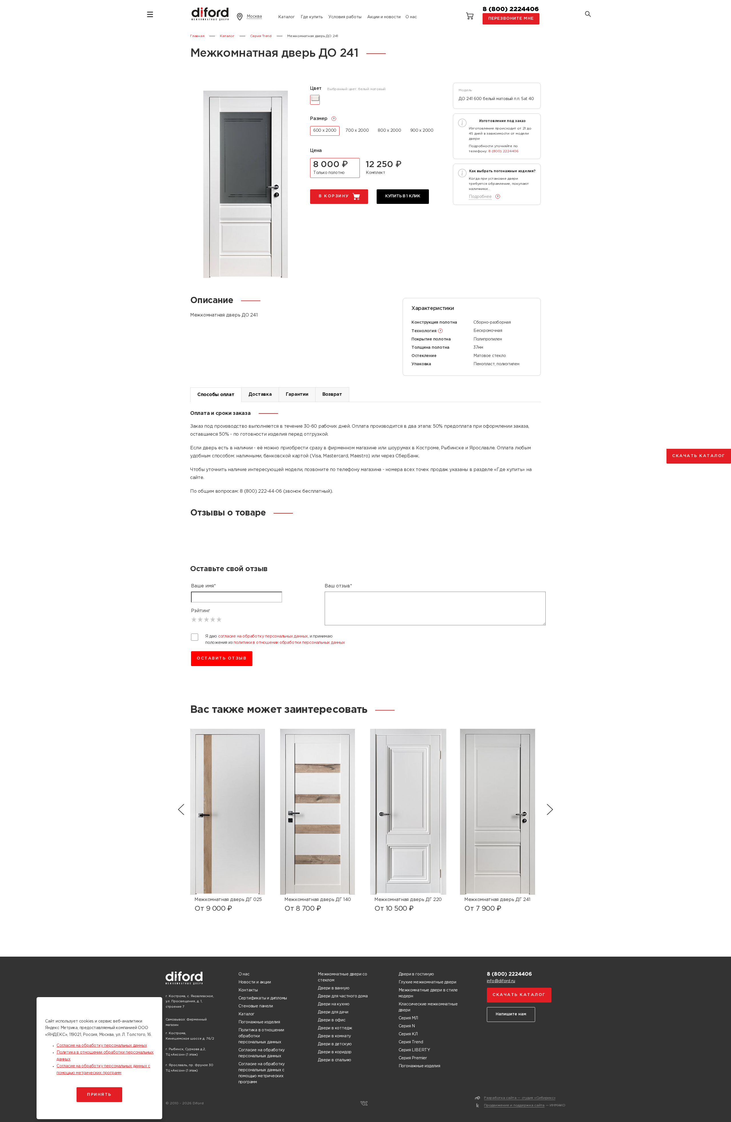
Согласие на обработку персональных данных (261, 1053)
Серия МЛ (408, 1018)
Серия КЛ (408, 1034)
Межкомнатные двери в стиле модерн (428, 993)
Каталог (286, 17)
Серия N (407, 1026)
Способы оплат (215, 395)
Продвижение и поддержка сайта (514, 1105)
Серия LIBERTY (414, 1050)
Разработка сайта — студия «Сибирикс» (519, 1097)
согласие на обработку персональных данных (263, 636)
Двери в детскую (335, 1044)
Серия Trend (411, 1042)
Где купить (312, 17)
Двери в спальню (334, 1060)
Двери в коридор (335, 1052)
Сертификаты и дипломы (262, 998)
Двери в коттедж (335, 1028)
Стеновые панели (255, 1006)
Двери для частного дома (342, 996)
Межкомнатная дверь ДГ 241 (497, 900)
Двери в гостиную (416, 974)
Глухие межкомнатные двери (427, 982)
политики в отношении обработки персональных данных (289, 642)
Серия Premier (413, 1058)
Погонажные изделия (259, 1022)
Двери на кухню (333, 1004)
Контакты (248, 990)
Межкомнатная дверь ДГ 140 (317, 900)
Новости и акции (254, 982)
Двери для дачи (333, 1012)
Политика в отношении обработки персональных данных (261, 1036)
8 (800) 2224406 (511, 9)
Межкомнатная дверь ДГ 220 (408, 900)
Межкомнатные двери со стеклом (342, 977)
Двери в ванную (333, 988)
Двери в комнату (334, 1036)
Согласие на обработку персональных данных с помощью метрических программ (261, 1073)
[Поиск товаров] (588, 14)
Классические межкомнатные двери (428, 1007)
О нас (411, 17)
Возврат (332, 394)
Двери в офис (331, 1020)
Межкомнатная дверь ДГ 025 (228, 900)
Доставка (260, 394)
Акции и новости (384, 17)
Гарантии (297, 394)
